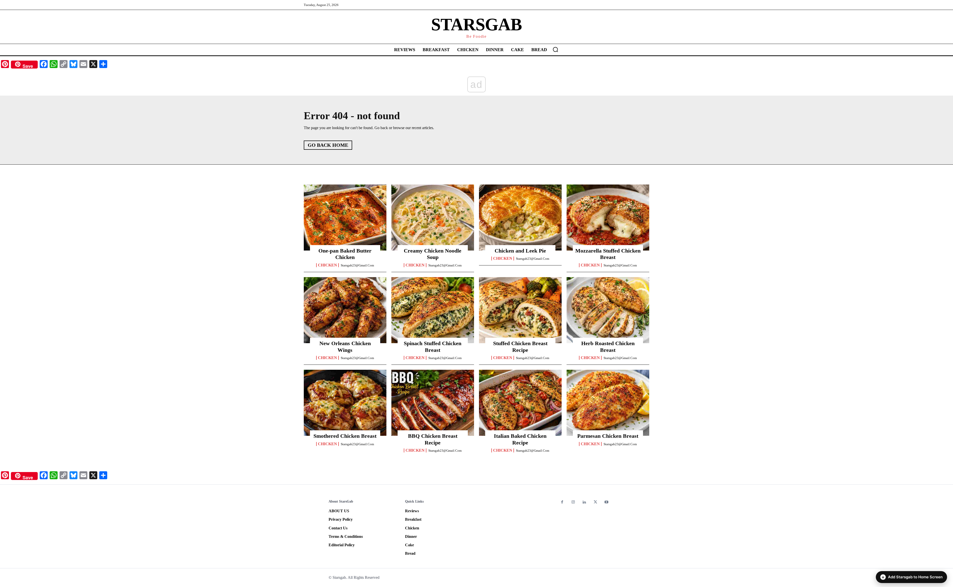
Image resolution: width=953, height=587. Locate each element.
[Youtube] (606, 502)
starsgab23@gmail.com (357, 265)
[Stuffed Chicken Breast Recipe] (520, 310)
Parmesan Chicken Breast (607, 436)
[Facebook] (562, 502)
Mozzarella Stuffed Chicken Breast (608, 254)
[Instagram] (573, 502)
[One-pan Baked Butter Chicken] (345, 217)
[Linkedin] (584, 502)
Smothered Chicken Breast (344, 436)
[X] (595, 502)
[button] (555, 49)
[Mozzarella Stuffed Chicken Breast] (608, 217)
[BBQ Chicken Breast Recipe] (432, 403)
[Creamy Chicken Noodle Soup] (432, 217)
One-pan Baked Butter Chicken (345, 254)
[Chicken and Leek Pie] (520, 217)
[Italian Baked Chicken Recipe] (520, 403)
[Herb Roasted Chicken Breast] (608, 310)
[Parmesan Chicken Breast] (608, 403)
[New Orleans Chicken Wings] (345, 310)
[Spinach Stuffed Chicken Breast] (432, 310)
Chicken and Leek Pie (520, 251)
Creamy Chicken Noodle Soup (432, 254)
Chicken (327, 265)
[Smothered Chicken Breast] (345, 403)
